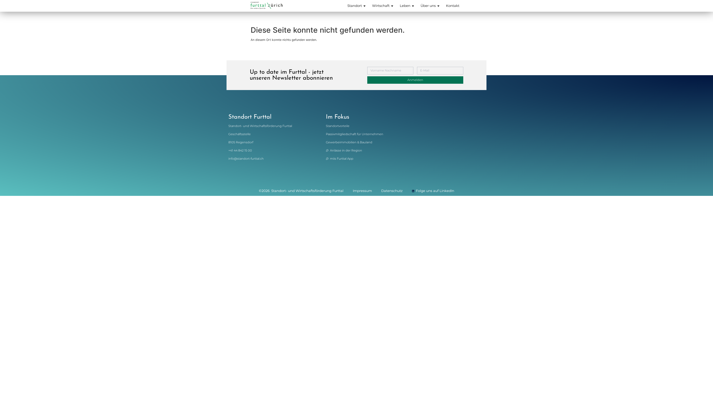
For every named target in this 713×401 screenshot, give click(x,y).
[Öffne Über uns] (438, 5)
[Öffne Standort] (364, 5)
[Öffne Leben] (413, 5)
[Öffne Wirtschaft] (392, 5)
